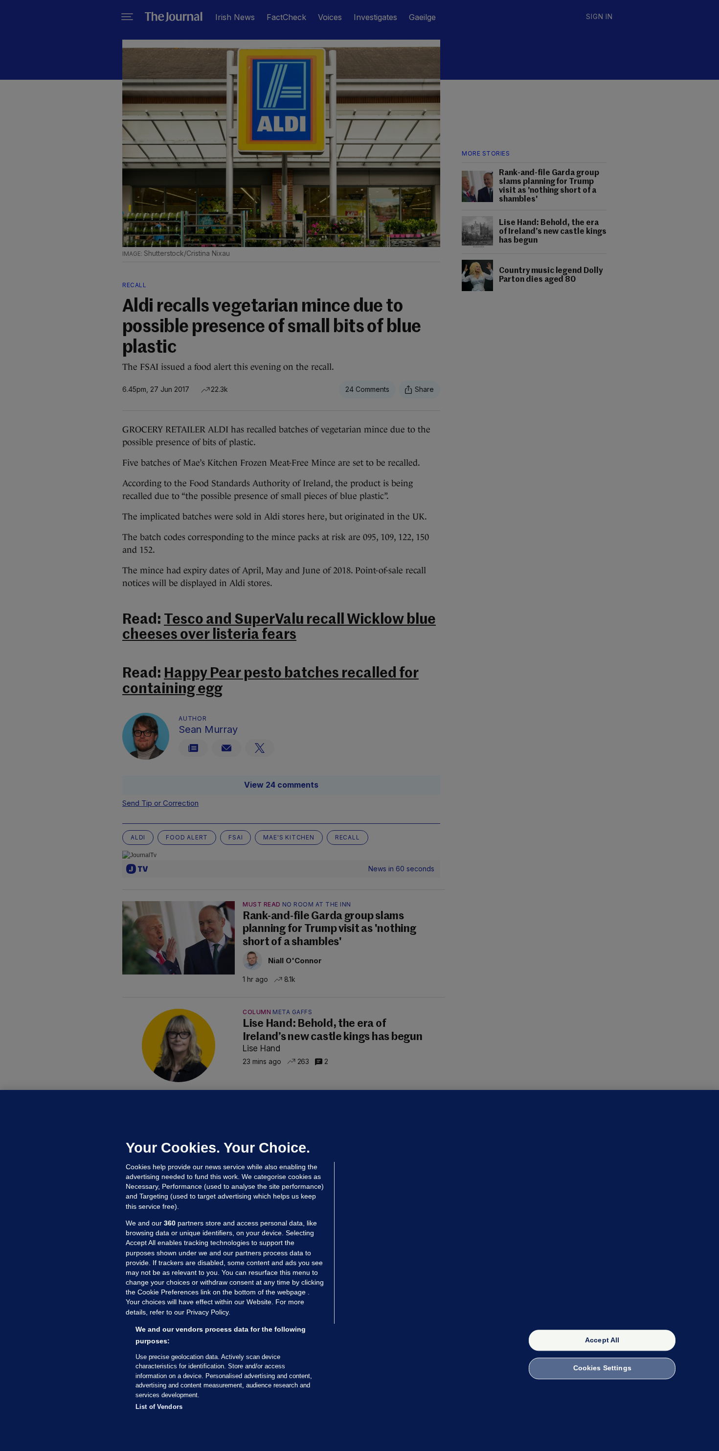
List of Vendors (158, 1406)
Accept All (602, 1340)
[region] (359, 1270)
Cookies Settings (602, 1368)
